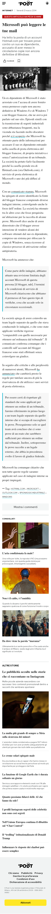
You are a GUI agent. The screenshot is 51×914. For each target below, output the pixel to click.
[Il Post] (25, 3)
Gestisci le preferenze (25, 876)
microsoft (33, 488)
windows (7, 497)
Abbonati (26, 902)
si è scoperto (18, 136)
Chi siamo (13, 873)
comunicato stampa (22, 191)
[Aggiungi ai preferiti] (19, 61)
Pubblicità (26, 873)
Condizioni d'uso (26, 879)
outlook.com (9, 492)
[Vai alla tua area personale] (47, 3)
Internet (7, 10)
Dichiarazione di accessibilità (26, 882)
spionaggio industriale (32, 492)
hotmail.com (18, 488)
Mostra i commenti (25, 507)
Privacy (39, 873)
